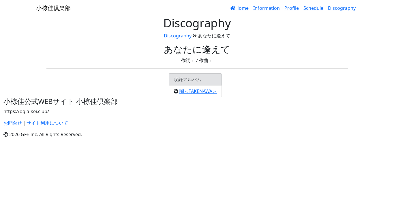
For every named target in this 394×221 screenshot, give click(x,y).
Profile (291, 8)
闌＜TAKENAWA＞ (198, 91)
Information (266, 8)
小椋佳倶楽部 (53, 8)
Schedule (313, 8)
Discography (342, 8)
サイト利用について (47, 123)
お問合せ (12, 123)
